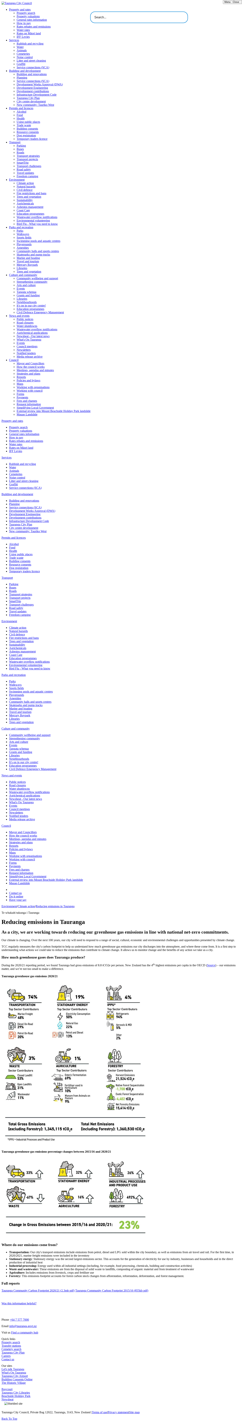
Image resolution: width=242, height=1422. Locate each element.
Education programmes (30, 213)
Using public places (28, 121)
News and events (19, 315)
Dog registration (26, 135)
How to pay (24, 23)
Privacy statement (118, 1412)
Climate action (25, 183)
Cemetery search (11, 1349)
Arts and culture (26, 285)
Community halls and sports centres (38, 251)
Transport (14, 142)
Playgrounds (24, 244)
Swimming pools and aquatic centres (38, 241)
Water (20, 47)
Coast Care (23, 210)
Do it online (16, 896)
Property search (26, 13)
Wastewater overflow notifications (37, 217)
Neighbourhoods (27, 302)
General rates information (32, 19)
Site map (134, 1412)
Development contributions (33, 91)
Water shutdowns (27, 326)
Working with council (30, 390)
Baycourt (7, 1389)
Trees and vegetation (29, 196)
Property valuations (28, 16)
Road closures (25, 322)
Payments (22, 397)
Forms (20, 394)
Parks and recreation (21, 227)
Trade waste (24, 125)
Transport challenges (29, 166)
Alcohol (21, 111)
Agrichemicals (25, 203)
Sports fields (24, 237)
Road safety (24, 169)
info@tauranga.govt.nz (23, 1326)
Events (21, 288)
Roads (20, 152)
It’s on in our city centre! (31, 305)
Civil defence (25, 189)
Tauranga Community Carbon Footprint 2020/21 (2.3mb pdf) (38, 1290)
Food (20, 115)
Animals (22, 50)
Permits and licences (21, 108)
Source (211, 965)
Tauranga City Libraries (16, 1392)
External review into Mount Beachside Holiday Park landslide (54, 411)
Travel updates (25, 172)
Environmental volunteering (33, 220)
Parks (20, 230)
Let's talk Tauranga (13, 1369)
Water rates (23, 30)
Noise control (25, 57)
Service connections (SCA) (33, 67)
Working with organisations (33, 387)
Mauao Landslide (27, 414)
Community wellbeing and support (37, 278)
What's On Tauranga (29, 339)
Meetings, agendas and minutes (35, 370)
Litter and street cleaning (31, 60)
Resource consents (28, 132)
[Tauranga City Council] (17, 3)
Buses (20, 149)
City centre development (31, 101)
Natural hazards (26, 186)
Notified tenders (26, 353)
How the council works (31, 366)
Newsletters (24, 349)
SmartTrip (23, 162)
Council (14, 360)
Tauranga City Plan (28, 98)
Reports (21, 377)
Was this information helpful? (19, 1303)
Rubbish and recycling (30, 43)
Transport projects (27, 159)
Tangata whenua (26, 292)
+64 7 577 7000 (19, 1319)
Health (21, 118)
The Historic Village (14, 1382)
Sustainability (25, 200)
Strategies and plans (28, 373)
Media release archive (30, 356)
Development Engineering (32, 87)
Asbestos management (30, 206)
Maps (20, 383)
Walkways (23, 234)
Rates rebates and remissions (34, 26)
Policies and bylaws (28, 380)
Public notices (25, 319)
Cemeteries (23, 53)
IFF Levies (23, 36)
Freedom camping (27, 176)
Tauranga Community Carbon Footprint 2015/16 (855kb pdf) (111, 1290)
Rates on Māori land (29, 33)
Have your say (17, 899)
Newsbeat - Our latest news (33, 336)
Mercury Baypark (27, 264)
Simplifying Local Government (35, 407)
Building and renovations (32, 74)
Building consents (27, 128)
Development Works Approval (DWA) (40, 84)
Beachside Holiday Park (16, 1396)
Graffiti (21, 64)
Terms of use (99, 1412)
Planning (22, 77)
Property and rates (20, 9)
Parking (21, 145)
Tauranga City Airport (15, 1376)
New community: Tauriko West (35, 104)
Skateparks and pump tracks (33, 254)
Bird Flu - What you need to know (37, 224)
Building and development (25, 70)
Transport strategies (28, 155)
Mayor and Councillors (30, 363)
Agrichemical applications (32, 332)
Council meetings (27, 346)
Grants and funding (28, 295)
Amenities (23, 247)
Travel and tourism (28, 261)
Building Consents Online (17, 1379)
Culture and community (23, 275)
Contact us (15, 893)
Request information (29, 404)
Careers (6, 1356)
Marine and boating (28, 258)
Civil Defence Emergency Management (40, 312)
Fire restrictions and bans (31, 193)
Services (14, 40)
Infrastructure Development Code (37, 94)
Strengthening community (32, 281)
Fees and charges (27, 400)
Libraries (22, 268)
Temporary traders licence (32, 138)
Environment (17, 179)
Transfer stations (11, 1345)
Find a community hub (24, 1332)
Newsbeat (7, 1399)
